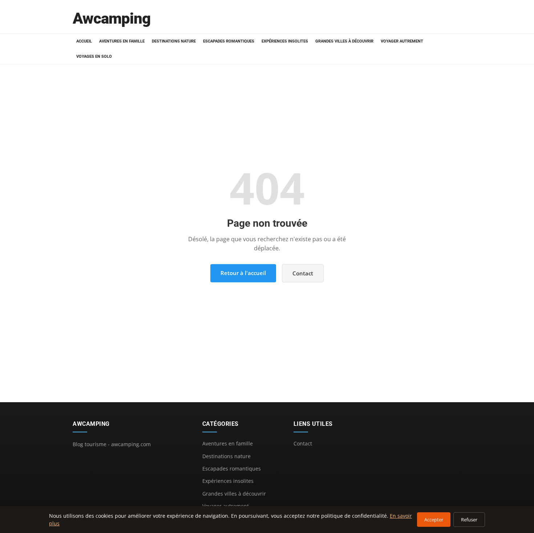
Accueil (84, 41)
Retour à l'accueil (243, 272)
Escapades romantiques (228, 41)
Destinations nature (174, 41)
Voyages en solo (94, 56)
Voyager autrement (402, 41)
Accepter (433, 519)
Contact (302, 273)
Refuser (469, 519)
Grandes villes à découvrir (344, 41)
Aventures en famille (122, 41)
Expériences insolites (285, 41)
